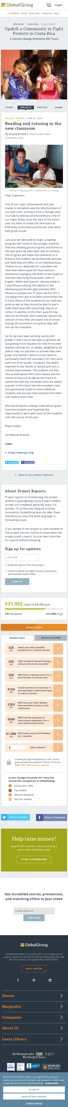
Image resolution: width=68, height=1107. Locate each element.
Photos (42, 107)
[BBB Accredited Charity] (34, 1066)
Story (9, 107)
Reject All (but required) (34, 1096)
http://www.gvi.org (21, 452)
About (24, 13)
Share (58, 107)
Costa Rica (32, 23)
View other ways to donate (34, 764)
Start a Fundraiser (34, 859)
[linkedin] (50, 980)
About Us (10, 1028)
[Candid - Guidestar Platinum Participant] (22, 1067)
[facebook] (18, 980)
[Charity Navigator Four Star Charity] (12, 1067)
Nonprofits (34, 13)
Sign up (17, 581)
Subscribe (34, 917)
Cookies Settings (33, 1103)
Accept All (34, 1089)
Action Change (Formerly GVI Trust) (35, 39)
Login (58, 5)
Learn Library (14, 1039)
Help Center (34, 968)
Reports (25, 107)
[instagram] (34, 980)
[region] (34, 1089)
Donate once (17, 637)
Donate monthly (50, 637)
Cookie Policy (52, 1083)
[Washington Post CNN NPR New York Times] (34, 1056)
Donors (8, 996)
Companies (47, 13)
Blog (56, 13)
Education (18, 23)
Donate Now (34, 627)
